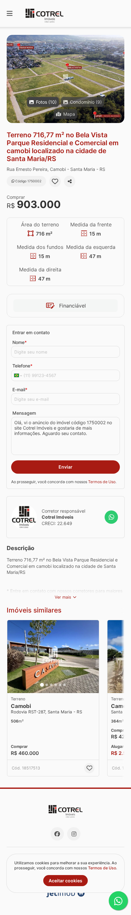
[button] (65, 79)
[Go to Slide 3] (51, 685)
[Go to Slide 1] (42, 685)
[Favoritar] (55, 181)
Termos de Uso (101, 481)
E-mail (19, 389)
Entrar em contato (31, 332)
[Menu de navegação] (9, 13)
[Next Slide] (119, 79)
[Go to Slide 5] (60, 685)
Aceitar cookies (65, 880)
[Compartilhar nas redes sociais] (69, 181)
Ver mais (63, 597)
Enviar (65, 467)
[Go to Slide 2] (46, 685)
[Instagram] (73, 833)
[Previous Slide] (12, 79)
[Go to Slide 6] (64, 685)
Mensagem (24, 413)
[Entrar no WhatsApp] (111, 517)
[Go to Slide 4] (55, 685)
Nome (19, 342)
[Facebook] (57, 833)
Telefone (22, 365)
